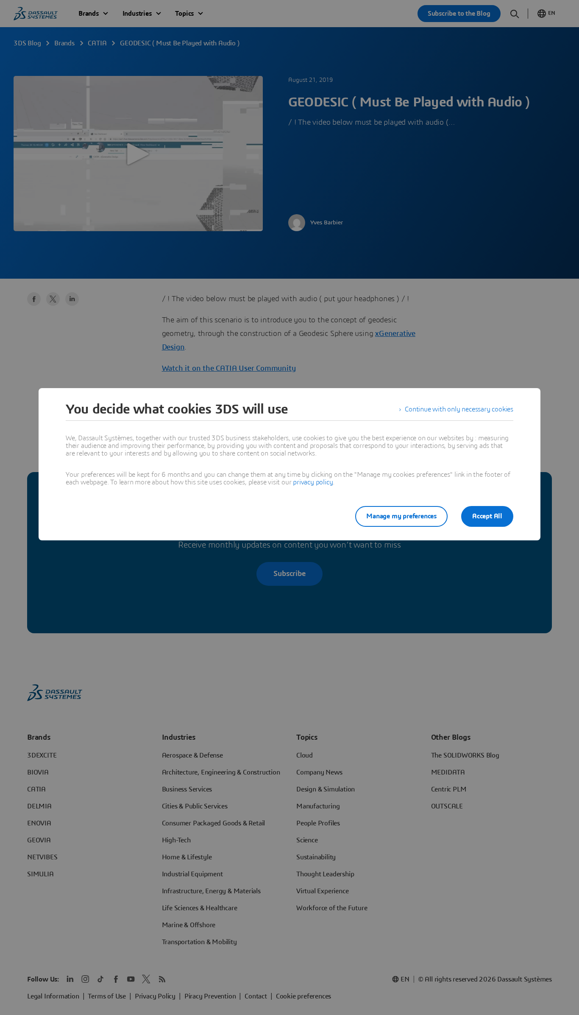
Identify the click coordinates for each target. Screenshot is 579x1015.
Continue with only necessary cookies (459, 409)
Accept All (487, 516)
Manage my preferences (401, 516)
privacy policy (313, 482)
